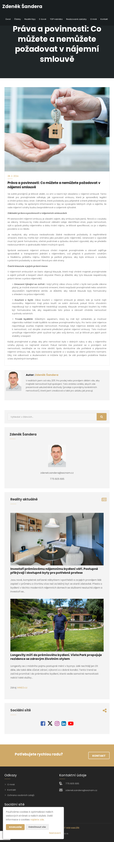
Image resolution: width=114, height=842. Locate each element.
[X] (50, 724)
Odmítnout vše (37, 826)
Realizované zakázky (76, 19)
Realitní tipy (29, 19)
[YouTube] (70, 724)
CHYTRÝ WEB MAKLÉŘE (68, 827)
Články (17, 19)
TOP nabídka (56, 19)
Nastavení (55, 833)
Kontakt (104, 19)
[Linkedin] (63, 724)
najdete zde (37, 819)
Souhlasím (15, 827)
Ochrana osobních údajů (20, 795)
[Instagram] (57, 724)
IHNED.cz (22, 687)
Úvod (8, 19)
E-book (42, 19)
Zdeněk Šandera (46, 375)
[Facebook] (43, 724)
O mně (93, 19)
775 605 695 (72, 783)
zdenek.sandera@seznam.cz (81, 790)
